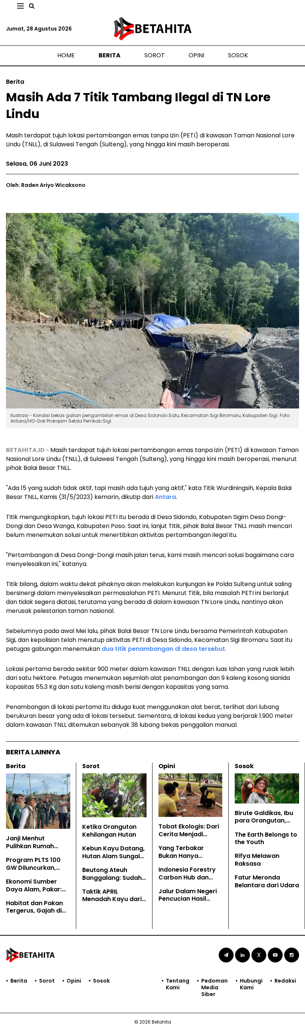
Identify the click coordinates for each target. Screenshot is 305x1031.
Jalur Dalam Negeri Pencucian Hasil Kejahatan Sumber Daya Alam (187, 903)
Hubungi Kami (251, 984)
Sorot (154, 55)
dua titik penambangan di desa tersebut (163, 649)
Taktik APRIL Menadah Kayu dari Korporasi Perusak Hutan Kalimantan (112, 903)
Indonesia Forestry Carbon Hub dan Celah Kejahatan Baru (187, 881)
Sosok (238, 55)
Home (66, 55)
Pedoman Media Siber (214, 987)
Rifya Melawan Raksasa (257, 860)
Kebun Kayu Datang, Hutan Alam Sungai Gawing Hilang (113, 856)
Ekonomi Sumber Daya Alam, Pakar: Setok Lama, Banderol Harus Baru (37, 893)
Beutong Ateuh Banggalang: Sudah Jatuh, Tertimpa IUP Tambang (112, 881)
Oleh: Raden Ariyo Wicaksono (46, 185)
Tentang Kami (177, 984)
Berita (110, 55)
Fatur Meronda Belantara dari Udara (267, 881)
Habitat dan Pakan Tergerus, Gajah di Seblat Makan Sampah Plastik (34, 914)
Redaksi (285, 980)
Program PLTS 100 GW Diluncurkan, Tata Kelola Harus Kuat (33, 871)
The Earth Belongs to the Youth (266, 838)
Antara (165, 497)
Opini (196, 55)
